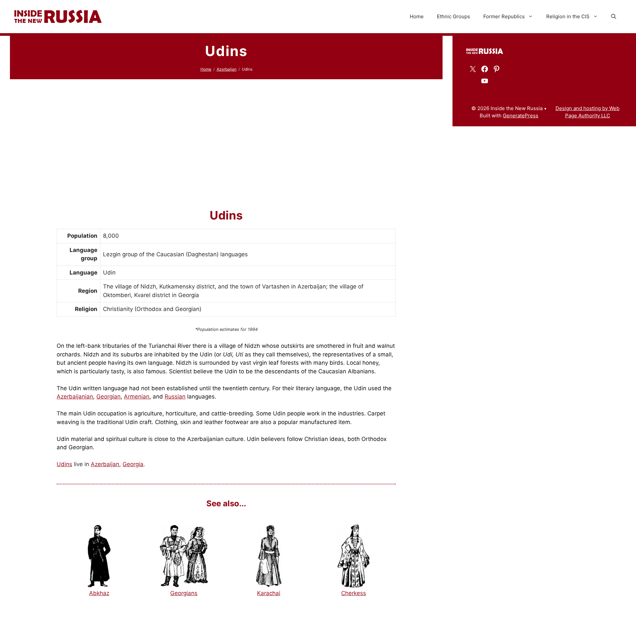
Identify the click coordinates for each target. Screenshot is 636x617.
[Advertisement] (226, 135)
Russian (175, 396)
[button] (614, 17)
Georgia (133, 464)
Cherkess (353, 593)
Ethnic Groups (453, 16)
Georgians (183, 593)
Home (417, 16)
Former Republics (504, 16)
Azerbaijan (227, 69)
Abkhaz (99, 593)
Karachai (268, 593)
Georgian (108, 396)
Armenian (136, 396)
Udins (64, 464)
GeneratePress (520, 115)
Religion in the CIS (568, 16)
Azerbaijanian (75, 396)
